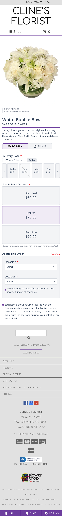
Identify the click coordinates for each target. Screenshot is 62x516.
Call (11, 513)
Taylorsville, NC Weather (15, 499)
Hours (53, 513)
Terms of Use (52, 504)
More (6, 139)
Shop (17, 31)
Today (32, 160)
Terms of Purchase (32, 504)
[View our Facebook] (26, 404)
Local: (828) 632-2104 (31, 427)
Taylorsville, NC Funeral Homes (20, 489)
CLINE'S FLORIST (31, 16)
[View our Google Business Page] (31, 404)
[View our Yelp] (36, 404)
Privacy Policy (10, 504)
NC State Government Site (47, 499)
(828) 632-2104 (42, 2)
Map (32, 513)
